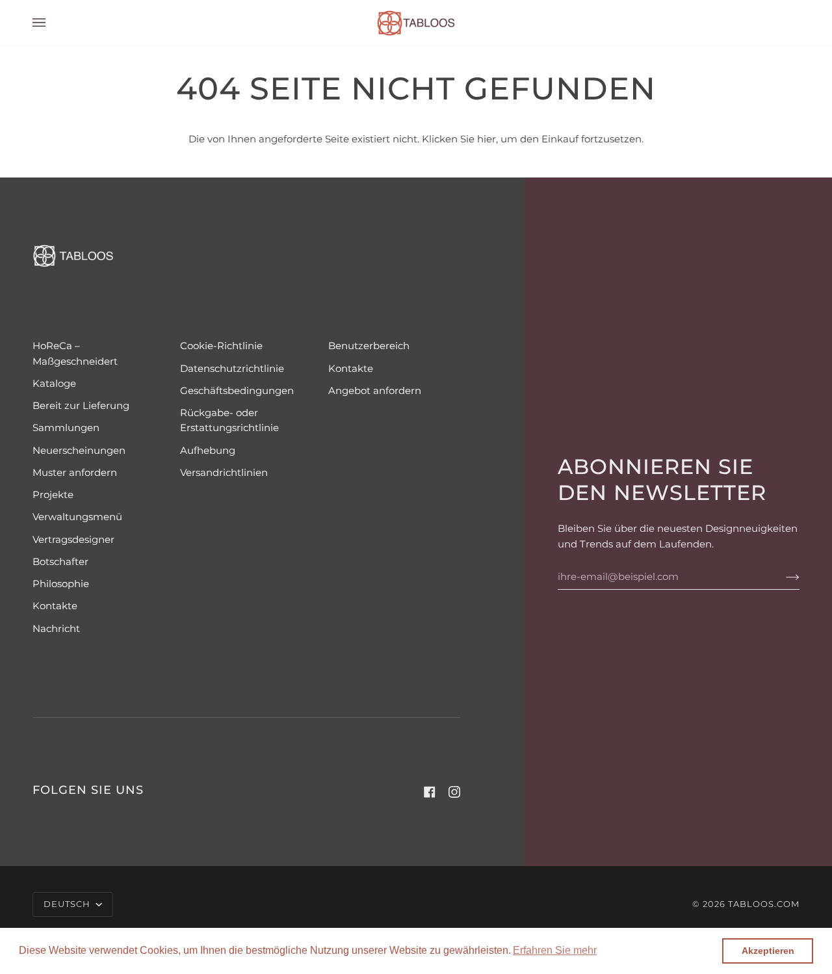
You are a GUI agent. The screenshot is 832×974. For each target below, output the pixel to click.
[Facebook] (430, 792)
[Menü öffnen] (52, 23)
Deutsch (68, 904)
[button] (555, 950)
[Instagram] (454, 792)
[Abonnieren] (782, 576)
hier (486, 139)
